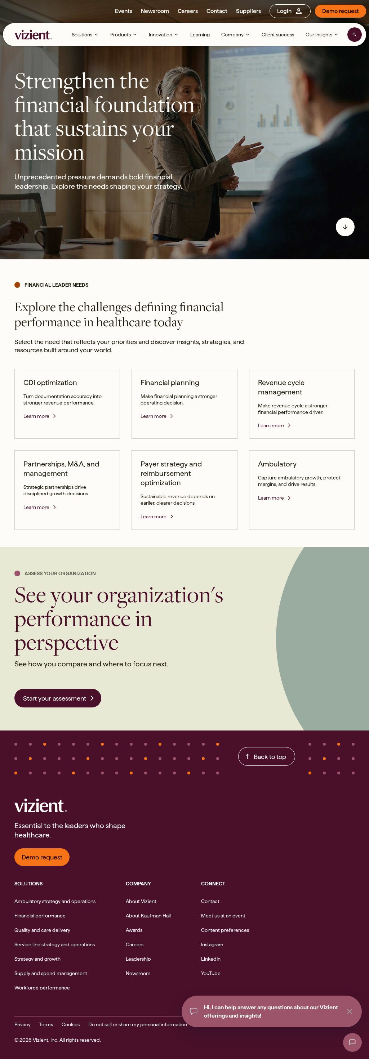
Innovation (160, 34)
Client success (278, 34)
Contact (216, 11)
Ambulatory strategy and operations (54, 901)
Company (232, 34)
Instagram (212, 944)
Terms (46, 1024)
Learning (200, 34)
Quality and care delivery (42, 930)
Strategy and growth (37, 959)
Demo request (340, 11)
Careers (188, 11)
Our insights (319, 34)
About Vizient (141, 901)
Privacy (22, 1024)
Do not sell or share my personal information (137, 1024)
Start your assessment (54, 698)
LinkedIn (211, 959)
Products (120, 34)
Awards (134, 930)
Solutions (82, 34)
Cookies (71, 1024)
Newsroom (155, 11)
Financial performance (40, 916)
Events (123, 11)
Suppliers (248, 11)
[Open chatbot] (352, 1042)
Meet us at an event (223, 916)
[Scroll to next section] (345, 227)
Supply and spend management (50, 973)
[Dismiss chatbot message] (349, 1011)
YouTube (211, 973)
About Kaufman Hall (148, 916)
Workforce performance (42, 988)
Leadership (138, 959)
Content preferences (225, 930)
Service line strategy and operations (54, 944)
